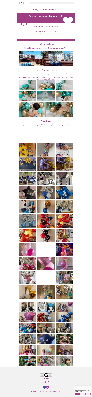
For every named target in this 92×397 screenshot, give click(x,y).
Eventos (38, 2)
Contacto (65, 2)
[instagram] (47, 387)
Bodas (32, 2)
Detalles (51, 2)
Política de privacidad (42, 391)
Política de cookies (53, 391)
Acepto (77, 394)
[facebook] (44, 387)
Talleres (59, 2)
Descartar (82, 394)
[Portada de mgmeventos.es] (21, 3)
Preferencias (88, 394)
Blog (71, 2)
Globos (44, 2)
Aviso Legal (33, 391)
